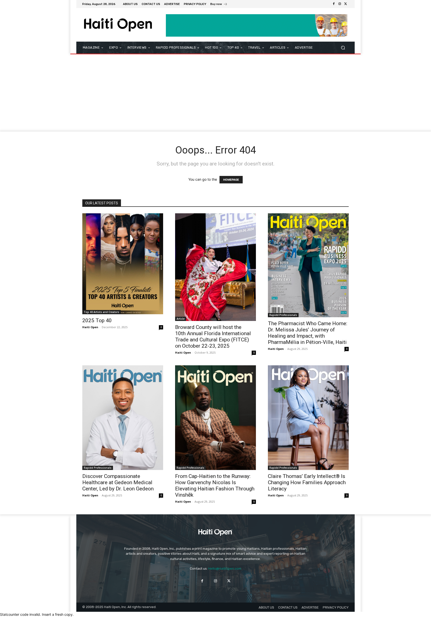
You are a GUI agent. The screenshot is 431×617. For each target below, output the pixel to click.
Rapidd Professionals (283, 315)
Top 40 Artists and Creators (101, 312)
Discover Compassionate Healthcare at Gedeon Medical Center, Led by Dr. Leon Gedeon (118, 482)
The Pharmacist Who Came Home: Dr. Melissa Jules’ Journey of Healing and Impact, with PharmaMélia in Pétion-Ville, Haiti (307, 332)
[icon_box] (218, 4)
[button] (343, 48)
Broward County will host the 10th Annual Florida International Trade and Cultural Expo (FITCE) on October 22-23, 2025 (213, 336)
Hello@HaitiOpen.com (224, 568)
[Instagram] (340, 4)
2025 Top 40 (97, 320)
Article (181, 318)
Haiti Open (90, 327)
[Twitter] (346, 4)
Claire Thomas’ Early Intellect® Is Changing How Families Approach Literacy (307, 482)
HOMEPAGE (231, 179)
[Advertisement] (215, 94)
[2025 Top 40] (122, 263)
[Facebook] (334, 4)
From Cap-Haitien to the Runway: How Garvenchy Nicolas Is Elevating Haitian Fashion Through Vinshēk (214, 485)
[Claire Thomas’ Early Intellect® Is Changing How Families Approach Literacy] (308, 417)
